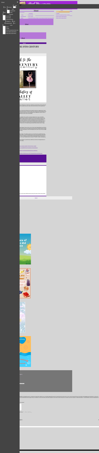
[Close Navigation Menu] (17, 2)
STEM (53, 17)
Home (5, 7)
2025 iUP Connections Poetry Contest (63, 14)
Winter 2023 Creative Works (61, 17)
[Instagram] (22, 378)
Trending (57, 13)
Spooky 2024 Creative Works (61, 16)
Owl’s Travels (30, 16)
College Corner (38, 17)
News (22, 14)
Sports (22, 17)
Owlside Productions (47, 17)
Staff (17, 7)
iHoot (2, 2)
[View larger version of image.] (23, 79)
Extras (62, 10)
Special (57, 11)
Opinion (42, 17)
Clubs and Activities (31, 17)
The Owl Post (10, 7)
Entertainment (23, 16)
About (16, 5)
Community (31, 13)
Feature (5, 12)
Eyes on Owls (30, 14)
